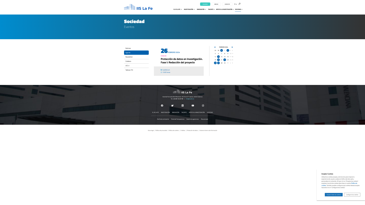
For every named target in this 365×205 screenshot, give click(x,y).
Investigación (188, 9)
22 (224, 60)
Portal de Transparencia (177, 119)
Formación (163, 56)
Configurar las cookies (352, 195)
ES (235, 4)
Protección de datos (192, 130)
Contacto (227, 4)
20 (218, 60)
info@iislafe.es (190, 99)
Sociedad (238, 9)
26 (215, 63)
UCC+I (127, 65)
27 (218, 63)
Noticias (128, 48)
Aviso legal (151, 130)
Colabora (205, 4)
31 (221, 50)
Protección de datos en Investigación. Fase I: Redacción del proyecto (182, 60)
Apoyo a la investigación (224, 9)
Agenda (127, 52)
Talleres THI (129, 70)
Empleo (216, 4)
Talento (210, 9)
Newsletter (129, 57)
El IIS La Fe (177, 9)
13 (218, 57)
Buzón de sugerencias (193, 119)
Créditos (183, 130)
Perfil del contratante (163, 119)
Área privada (204, 119)
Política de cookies (174, 130)
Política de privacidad (161, 130)
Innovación (200, 9)
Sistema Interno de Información (208, 130)
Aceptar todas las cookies (334, 195)
